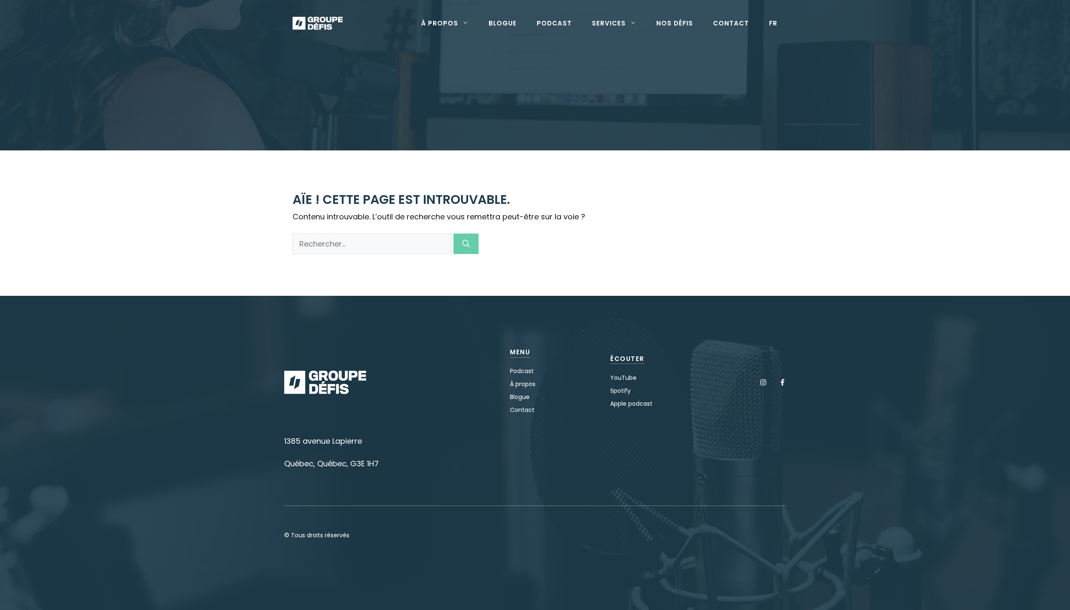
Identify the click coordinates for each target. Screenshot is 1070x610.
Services (609, 23)
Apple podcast (631, 403)
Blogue (503, 23)
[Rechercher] (466, 244)
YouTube (623, 378)
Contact (731, 23)
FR (773, 23)
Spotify (620, 390)
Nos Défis (674, 23)
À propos (439, 23)
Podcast (554, 23)
